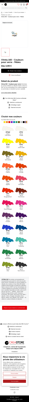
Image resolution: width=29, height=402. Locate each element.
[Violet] (12, 122)
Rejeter (15, 377)
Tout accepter (14, 381)
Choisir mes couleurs (15, 71)
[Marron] (19, 122)
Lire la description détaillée (8, 92)
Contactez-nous (14, 389)
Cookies (14, 400)
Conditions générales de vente (14, 399)
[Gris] (21, 122)
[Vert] (16, 122)
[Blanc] (2, 122)
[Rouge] (9, 122)
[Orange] (7, 122)
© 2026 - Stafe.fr (14, 397)
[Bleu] (14, 122)
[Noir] (24, 122)
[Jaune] (4, 122)
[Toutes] (26, 122)
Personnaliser (14, 373)
